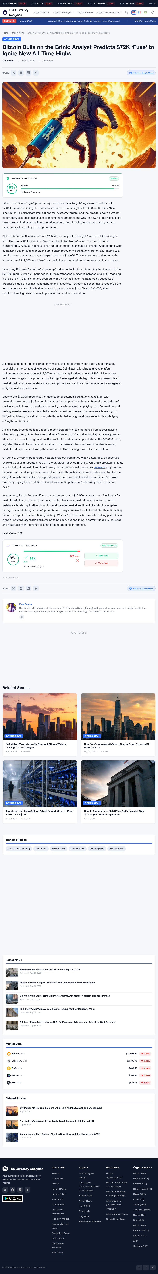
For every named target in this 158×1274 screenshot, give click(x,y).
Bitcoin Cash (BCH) (142, 1189)
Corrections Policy (61, 1233)
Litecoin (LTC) (140, 1183)
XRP (135, 1241)
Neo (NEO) (138, 1220)
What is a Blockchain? (117, 1214)
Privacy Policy (59, 1194)
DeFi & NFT (41, 848)
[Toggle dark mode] (153, 12)
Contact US (57, 1178)
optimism (99, 467)
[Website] (21, 616)
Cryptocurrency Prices (108, 12)
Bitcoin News (17, 33)
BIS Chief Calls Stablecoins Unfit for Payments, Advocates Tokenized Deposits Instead (65, 995)
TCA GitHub (57, 1199)
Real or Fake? (59, 1204)
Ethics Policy (58, 1238)
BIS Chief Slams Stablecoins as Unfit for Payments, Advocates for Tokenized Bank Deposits (67, 1022)
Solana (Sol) (139, 1215)
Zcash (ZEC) (139, 1204)
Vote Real (103, 555)
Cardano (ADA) (140, 1246)
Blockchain (84, 1211)
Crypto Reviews (85, 12)
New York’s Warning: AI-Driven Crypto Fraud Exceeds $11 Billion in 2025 (57, 1121)
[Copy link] (36, 73)
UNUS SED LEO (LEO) (19, 848)
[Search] (126, 12)
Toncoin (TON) (97, 848)
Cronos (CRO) (78, 848)
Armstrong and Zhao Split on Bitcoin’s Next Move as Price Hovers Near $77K (60, 1134)
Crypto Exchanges (62, 12)
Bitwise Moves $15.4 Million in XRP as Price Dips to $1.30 (50, 969)
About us (56, 1173)
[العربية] (145, 12)
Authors (55, 1183)
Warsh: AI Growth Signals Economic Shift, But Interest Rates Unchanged (76, 21)
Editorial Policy (59, 1189)
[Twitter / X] (5, 1190)
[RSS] (27, 1190)
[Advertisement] (62, 331)
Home (5, 33)
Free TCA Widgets (61, 1219)
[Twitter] (13, 73)
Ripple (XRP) (139, 1194)
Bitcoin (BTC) (139, 1173)
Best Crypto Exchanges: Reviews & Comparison (89, 1186)
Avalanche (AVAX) (142, 1209)
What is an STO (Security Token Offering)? (113, 1205)
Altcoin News (85, 1201)
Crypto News (40, 12)
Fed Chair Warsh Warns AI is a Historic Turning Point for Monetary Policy (57, 1009)
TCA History (57, 1252)
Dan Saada (25, 604)
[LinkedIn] (20, 1190)
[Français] (139, 12)
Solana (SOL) (139, 1235)
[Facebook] (21, 73)
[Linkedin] (28, 73)
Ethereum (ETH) (141, 1178)
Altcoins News (117, 848)
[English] (133, 12)
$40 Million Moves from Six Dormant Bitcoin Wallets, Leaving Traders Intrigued (61, 1107)
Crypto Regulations (115, 1219)
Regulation (84, 1216)
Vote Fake (103, 563)
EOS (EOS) (138, 1199)
